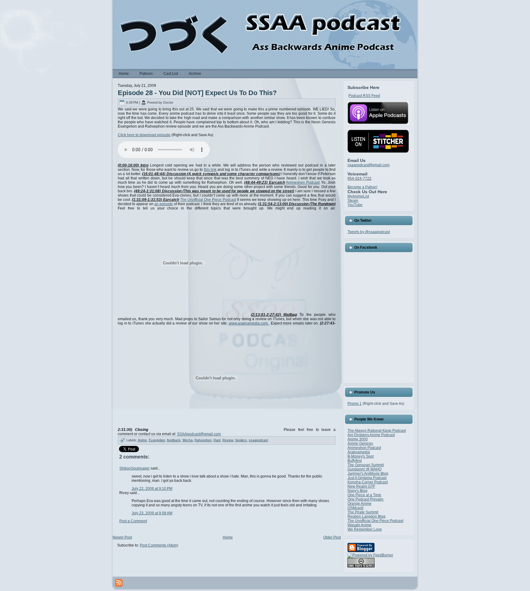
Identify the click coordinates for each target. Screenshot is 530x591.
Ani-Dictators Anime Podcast (371, 435)
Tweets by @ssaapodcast (369, 232)
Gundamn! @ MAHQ (365, 469)
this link (210, 169)
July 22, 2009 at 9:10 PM (152, 488)
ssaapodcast (258, 440)
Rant (217, 440)
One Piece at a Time (364, 495)
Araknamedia (359, 452)
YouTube (355, 205)
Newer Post (122, 537)
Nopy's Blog (357, 491)
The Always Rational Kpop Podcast (377, 430)
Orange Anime (359, 503)
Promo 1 (355, 403)
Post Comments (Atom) (159, 545)
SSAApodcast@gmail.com (199, 434)
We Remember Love (365, 529)
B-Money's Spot (361, 456)
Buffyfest (355, 461)
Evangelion (157, 440)
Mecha (187, 440)
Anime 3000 (358, 439)
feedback (174, 440)
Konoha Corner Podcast (368, 482)
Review (227, 440)
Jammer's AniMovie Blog (368, 473)
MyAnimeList (358, 196)
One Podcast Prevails (365, 499)
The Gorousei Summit (366, 465)
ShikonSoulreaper (134, 468)
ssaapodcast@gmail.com (369, 165)
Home (228, 537)
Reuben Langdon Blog (367, 516)
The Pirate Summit (363, 512)
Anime (142, 440)
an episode (163, 204)
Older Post (332, 537)
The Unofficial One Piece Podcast (208, 200)
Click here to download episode (144, 135)
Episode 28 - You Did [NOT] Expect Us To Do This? (197, 93)
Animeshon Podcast (303, 182)
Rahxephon (203, 440)
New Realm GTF (361, 486)
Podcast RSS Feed (364, 96)
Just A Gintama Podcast (367, 478)
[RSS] (119, 583)
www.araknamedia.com (249, 323)
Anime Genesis (360, 443)
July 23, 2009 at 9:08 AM (152, 513)
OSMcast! (355, 508)
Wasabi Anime (359, 525)
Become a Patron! (362, 187)
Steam (353, 200)
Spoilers (241, 440)
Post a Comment (133, 521)
